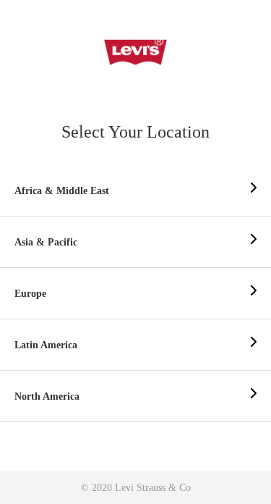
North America (46, 396)
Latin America (45, 345)
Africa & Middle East (61, 190)
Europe (30, 293)
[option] (135, 191)
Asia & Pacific (45, 242)
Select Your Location (135, 131)
